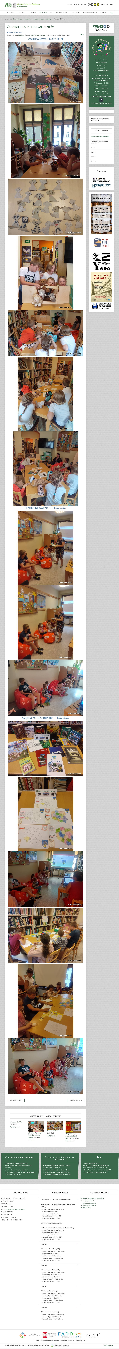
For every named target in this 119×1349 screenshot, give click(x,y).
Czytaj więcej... (14, 1127)
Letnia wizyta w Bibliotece (52, 1168)
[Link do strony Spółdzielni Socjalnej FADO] (65, 1335)
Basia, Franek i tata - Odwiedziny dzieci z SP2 (97, 1170)
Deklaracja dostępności (89, 1203)
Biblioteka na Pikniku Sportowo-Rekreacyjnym (100, 119)
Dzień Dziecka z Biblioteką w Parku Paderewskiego (20, 1172)
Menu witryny (86, 1207)
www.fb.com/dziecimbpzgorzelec (101, 103)
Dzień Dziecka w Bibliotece (13, 1174)
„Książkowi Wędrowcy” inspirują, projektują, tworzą (34, 1135)
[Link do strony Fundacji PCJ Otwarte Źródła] (87, 1335)
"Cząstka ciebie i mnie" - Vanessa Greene (96, 1168)
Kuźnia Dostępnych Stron (62, 1345)
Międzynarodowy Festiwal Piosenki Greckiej (57, 1172)
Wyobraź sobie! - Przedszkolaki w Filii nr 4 (96, 1172)
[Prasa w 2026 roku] (101, 198)
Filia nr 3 (93, 156)
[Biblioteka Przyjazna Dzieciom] (101, 306)
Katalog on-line (101, 75)
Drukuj (81, 34)
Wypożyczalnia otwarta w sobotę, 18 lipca (57, 1170)
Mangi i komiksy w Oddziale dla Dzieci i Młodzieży (71, 1136)
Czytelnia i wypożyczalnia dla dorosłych (99, 142)
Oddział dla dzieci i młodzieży (38, 35)
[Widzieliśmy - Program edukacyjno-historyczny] (101, 185)
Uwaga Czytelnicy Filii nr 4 (91, 1163)
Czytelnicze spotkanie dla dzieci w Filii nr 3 (96, 1165)
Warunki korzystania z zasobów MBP (93, 1198)
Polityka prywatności (89, 1201)
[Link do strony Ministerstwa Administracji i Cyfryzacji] (49, 1335)
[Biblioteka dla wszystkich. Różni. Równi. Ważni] (101, 180)
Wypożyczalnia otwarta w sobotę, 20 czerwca (58, 1174)
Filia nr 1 (93, 147)
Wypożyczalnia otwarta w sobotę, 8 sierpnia (57, 1165)
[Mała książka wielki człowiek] (101, 242)
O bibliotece (21, 35)
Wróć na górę (107, 1345)
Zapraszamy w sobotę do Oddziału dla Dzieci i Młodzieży (18, 1167)
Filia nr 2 (93, 152)
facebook (101, 100)
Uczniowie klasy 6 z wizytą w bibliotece (16, 1170)
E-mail (83, 34)
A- (74, 4)
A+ (78, 4)
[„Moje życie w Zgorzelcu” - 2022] (101, 287)
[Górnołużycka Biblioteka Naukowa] (101, 218)
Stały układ (108, 4)
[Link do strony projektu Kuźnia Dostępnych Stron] (29, 1335)
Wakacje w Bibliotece (53, 1131)
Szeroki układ (111, 4)
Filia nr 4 (93, 161)
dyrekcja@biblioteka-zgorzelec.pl (15, 1209)
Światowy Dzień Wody (16, 1122)
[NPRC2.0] (101, 261)
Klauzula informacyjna (89, 1205)
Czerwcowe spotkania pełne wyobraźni (16, 1163)
